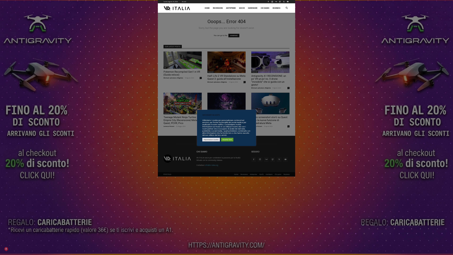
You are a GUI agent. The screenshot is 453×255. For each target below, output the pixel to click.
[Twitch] (280, 1)
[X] (284, 1)
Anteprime (231, 8)
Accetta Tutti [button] (227, 139)
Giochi (242, 8)
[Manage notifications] (6, 249)
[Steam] (276, 1)
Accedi (184, 1)
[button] (286, 8)
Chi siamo (265, 8)
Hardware (252, 8)
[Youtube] (287, 1)
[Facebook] (268, 1)
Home (207, 8)
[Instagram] (272, 1)
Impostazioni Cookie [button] (211, 139)
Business (276, 8)
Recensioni (218, 8)
